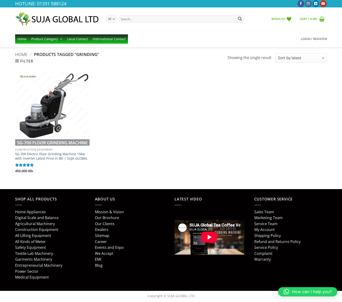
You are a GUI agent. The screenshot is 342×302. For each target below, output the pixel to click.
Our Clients (104, 223)
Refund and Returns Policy (277, 241)
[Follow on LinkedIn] (315, 3)
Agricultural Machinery (35, 223)
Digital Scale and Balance (37, 217)
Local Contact (77, 39)
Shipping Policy (267, 235)
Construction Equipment (36, 229)
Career (101, 241)
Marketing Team (268, 217)
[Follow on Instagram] (308, 3)
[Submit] (240, 19)
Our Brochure (107, 217)
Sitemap (102, 235)
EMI (98, 259)
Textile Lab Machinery (34, 253)
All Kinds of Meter (30, 241)
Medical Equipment (32, 277)
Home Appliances (30, 211)
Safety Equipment (30, 247)
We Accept (104, 253)
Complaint (263, 253)
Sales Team (264, 211)
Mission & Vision (109, 211)
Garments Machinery (33, 259)
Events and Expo (109, 247)
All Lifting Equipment (33, 235)
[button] (312, 19)
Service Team (266, 223)
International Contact (109, 39)
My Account (264, 229)
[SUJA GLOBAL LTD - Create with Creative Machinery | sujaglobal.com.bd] (56, 19)
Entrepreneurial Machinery (38, 265)
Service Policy (266, 247)
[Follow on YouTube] (323, 3)
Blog (99, 265)
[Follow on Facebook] (301, 3)
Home (22, 39)
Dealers (101, 229)
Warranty (262, 259)
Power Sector (27, 271)
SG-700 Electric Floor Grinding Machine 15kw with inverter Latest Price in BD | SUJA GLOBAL (51, 156)
